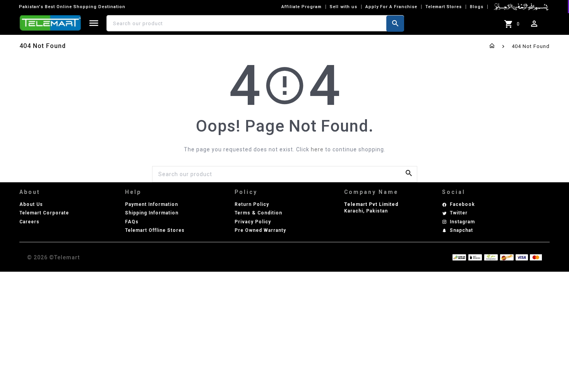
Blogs (476, 7)
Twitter (459, 213)
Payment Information (151, 204)
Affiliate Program (301, 7)
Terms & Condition (258, 213)
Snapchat (461, 230)
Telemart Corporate (44, 213)
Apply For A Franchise (391, 7)
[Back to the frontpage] (492, 46)
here (317, 149)
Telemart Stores (443, 7)
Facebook (462, 204)
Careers (29, 221)
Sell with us (343, 7)
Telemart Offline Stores (155, 230)
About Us (31, 204)
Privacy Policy (253, 221)
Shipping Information (151, 213)
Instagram (462, 221)
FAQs (132, 221)
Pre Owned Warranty (260, 230)
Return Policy (252, 204)
